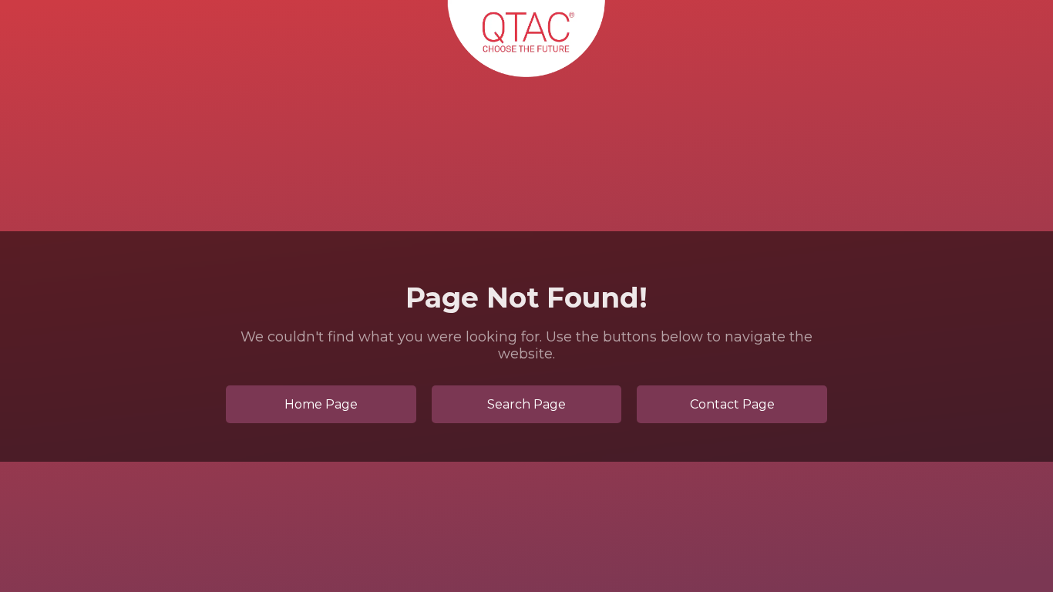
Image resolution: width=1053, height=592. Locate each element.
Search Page (526, 404)
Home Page (321, 404)
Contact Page (732, 404)
